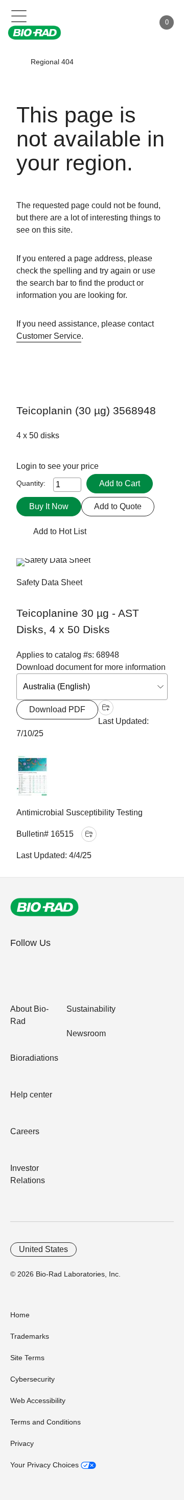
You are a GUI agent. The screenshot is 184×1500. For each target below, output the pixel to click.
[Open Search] (110, 22)
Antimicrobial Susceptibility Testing (79, 812)
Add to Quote (118, 506)
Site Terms (27, 1358)
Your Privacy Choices (45, 1465)
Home (20, 1315)
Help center (31, 1094)
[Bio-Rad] (44, 907)
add (105, 707)
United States (43, 1249)
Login (27, 466)
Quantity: (30, 483)
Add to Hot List (59, 531)
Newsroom (86, 1033)
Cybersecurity (32, 1379)
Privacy (22, 1443)
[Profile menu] (132, 22)
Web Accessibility (37, 1400)
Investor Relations (27, 1174)
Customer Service (48, 336)
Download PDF (57, 709)
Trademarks (29, 1336)
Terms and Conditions (45, 1422)
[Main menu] (19, 15)
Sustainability (91, 1009)
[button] (15, 62)
